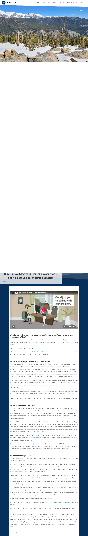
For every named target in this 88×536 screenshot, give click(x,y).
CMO (66, 435)
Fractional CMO (5, 281)
